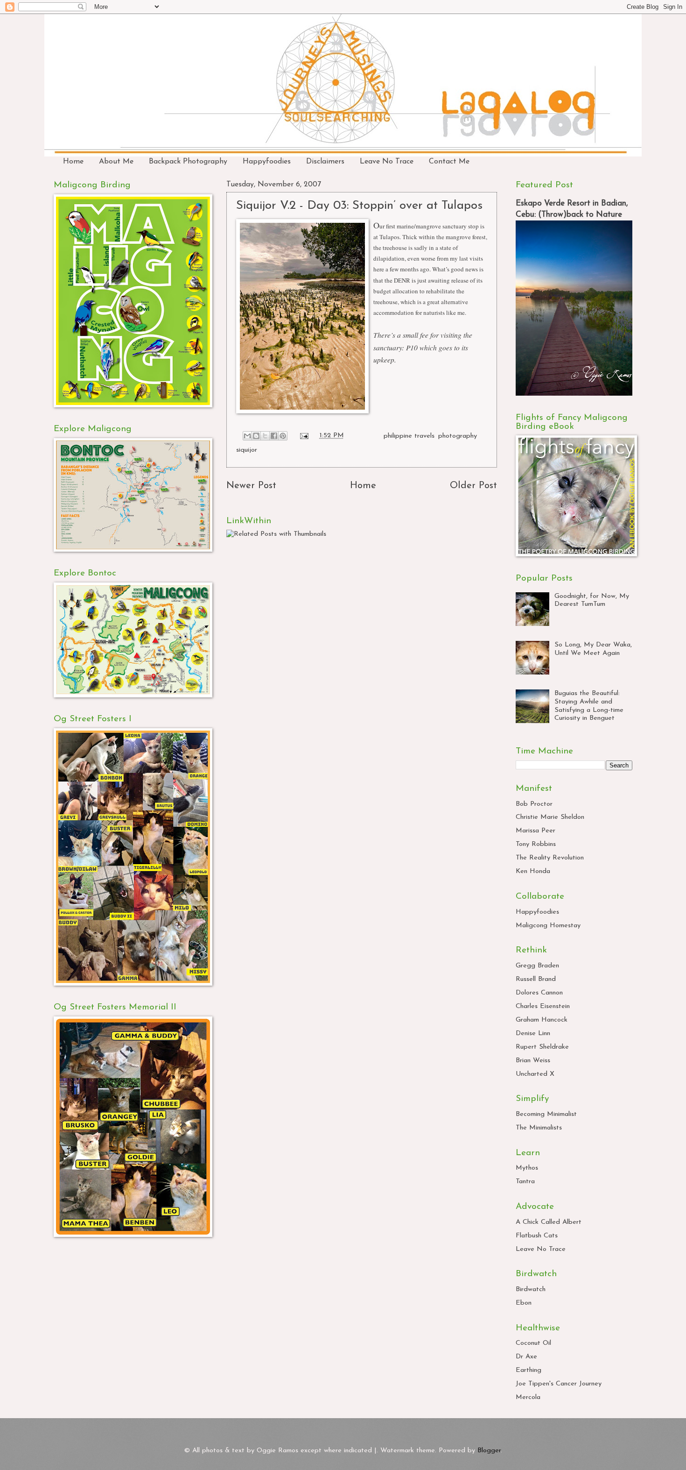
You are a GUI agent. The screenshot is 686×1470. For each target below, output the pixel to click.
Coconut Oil (533, 1343)
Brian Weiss (533, 1060)
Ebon (524, 1303)
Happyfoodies (267, 161)
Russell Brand (536, 979)
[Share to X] (265, 435)
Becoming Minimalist (546, 1114)
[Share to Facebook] (274, 435)
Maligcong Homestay (548, 925)
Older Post (473, 485)
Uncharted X (535, 1074)
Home (73, 161)
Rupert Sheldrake (542, 1047)
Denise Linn (533, 1033)
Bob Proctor (534, 804)
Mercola (528, 1397)
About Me (116, 161)
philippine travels (409, 435)
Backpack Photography (188, 161)
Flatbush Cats (537, 1235)
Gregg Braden (537, 965)
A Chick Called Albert (548, 1222)
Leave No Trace (386, 161)
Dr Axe (526, 1356)
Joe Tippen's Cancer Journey (559, 1383)
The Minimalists (539, 1127)
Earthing (528, 1370)
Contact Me (449, 161)
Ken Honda (533, 871)
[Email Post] (303, 435)
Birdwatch (531, 1289)
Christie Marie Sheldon (550, 817)
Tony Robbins (536, 844)
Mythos (527, 1168)
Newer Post (251, 485)
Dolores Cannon (539, 992)
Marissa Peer (535, 830)
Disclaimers (325, 161)
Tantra (525, 1181)
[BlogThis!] (256, 435)
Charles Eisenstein (543, 1006)
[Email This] (247, 435)
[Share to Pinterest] (282, 435)
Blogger (489, 1450)
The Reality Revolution (550, 857)
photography (457, 435)
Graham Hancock (541, 1019)
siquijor (246, 450)
